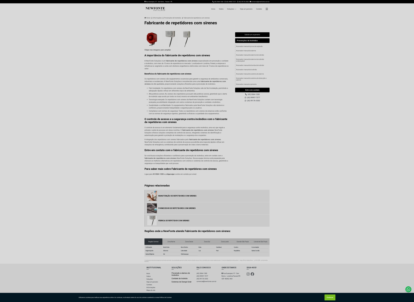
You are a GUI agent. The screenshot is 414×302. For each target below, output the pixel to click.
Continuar (330, 297)
